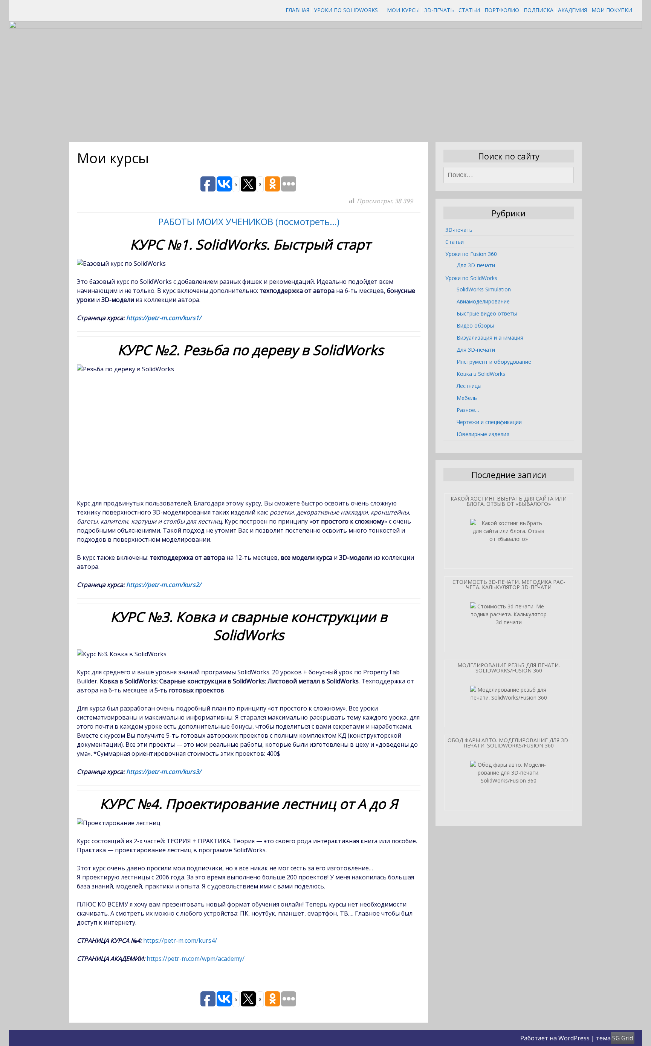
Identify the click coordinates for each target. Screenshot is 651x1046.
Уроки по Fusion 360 (471, 253)
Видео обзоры (475, 325)
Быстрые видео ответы (487, 313)
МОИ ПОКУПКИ (611, 10)
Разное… (468, 409)
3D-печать (439, 10)
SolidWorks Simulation (484, 289)
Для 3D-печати (476, 265)
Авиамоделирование (483, 301)
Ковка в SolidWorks (481, 373)
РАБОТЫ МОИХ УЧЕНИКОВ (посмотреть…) (248, 221)
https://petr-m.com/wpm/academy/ (196, 958)
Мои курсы (403, 10)
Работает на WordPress (555, 1038)
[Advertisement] (249, 436)
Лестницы (469, 385)
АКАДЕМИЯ (572, 10)
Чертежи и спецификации (489, 422)
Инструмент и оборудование (494, 361)
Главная (297, 10)
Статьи (469, 10)
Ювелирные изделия (483, 434)
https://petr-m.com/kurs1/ (163, 318)
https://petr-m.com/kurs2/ (163, 584)
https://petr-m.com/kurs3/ (163, 771)
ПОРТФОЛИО (501, 10)
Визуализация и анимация (490, 337)
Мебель (467, 397)
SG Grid (622, 1038)
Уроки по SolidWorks (346, 10)
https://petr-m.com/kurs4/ (180, 940)
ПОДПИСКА (538, 10)
